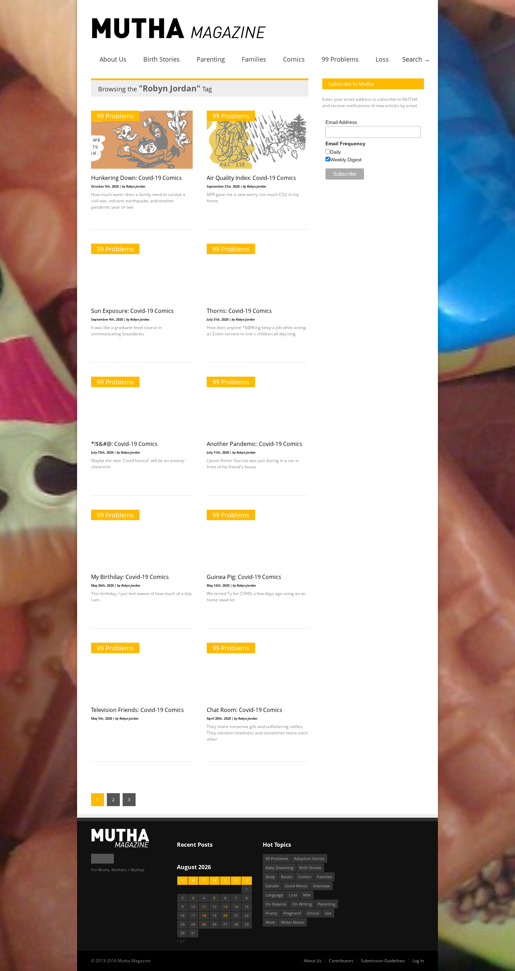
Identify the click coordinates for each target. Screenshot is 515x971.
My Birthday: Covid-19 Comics (130, 577)
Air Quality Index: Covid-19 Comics (251, 178)
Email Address (341, 122)
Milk (307, 894)
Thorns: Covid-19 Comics (239, 311)
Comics (294, 59)
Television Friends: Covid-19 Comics (137, 710)
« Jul (181, 941)
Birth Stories (161, 59)
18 (204, 915)
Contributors (341, 961)
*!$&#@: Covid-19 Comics (124, 444)
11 (204, 906)
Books (286, 876)
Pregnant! (292, 913)
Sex (328, 913)
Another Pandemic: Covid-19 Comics (254, 444)
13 (225, 906)
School (313, 913)
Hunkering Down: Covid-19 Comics (136, 178)
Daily (335, 152)
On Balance (276, 904)
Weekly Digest (346, 159)
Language (274, 894)
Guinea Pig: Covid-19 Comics (244, 577)
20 (225, 915)
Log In (418, 961)
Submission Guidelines (383, 961)
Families (254, 59)
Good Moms (296, 885)
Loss (382, 59)
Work (270, 922)
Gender (272, 885)
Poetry (271, 913)
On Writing (302, 904)
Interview (321, 885)
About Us (112, 59)
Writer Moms (292, 922)
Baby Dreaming (279, 867)
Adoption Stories (309, 858)
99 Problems (340, 59)
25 (204, 924)
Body (270, 876)
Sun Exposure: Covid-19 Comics (132, 311)
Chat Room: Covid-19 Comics (244, 710)
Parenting (211, 59)
